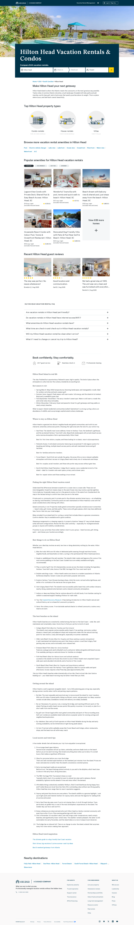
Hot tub (53, 165)
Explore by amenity (73, 885)
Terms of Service (47, 921)
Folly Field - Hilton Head (32, 864)
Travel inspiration (72, 889)
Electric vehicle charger (37, 148)
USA (39, 81)
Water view (100, 148)
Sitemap (32, 921)
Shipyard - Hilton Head (108, 864)
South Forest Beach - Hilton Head (86, 864)
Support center (72, 893)
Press (113, 901)
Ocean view (71, 148)
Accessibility (57, 921)
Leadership (115, 889)
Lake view (51, 148)
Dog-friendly (41, 165)
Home (35, 81)
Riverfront (91, 148)
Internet (64, 165)
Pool (25, 148)
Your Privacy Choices (68, 921)
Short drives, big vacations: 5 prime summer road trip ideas (53, 843)
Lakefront (61, 148)
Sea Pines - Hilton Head (51, 864)
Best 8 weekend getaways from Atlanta (46, 847)
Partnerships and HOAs (95, 893)
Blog (113, 897)
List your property (93, 885)
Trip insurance (71, 897)
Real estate (91, 909)
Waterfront (28, 151)
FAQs (89, 913)
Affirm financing (72, 901)
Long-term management (95, 901)
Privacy (39, 921)
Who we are (115, 885)
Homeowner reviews (94, 889)
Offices (114, 905)
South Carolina (48, 81)
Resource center (93, 905)
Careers (114, 893)
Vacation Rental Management (86, 3)
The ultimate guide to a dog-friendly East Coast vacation (52, 839)
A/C (35, 151)
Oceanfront (81, 148)
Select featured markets (95, 897)
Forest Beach (67, 864)
